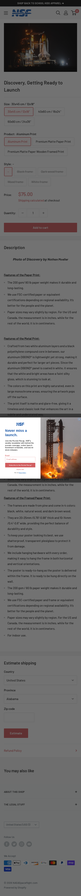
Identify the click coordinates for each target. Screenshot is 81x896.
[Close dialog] (79, 419)
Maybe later (20, 469)
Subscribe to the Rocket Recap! (20, 465)
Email (7, 455)
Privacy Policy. (22, 472)
